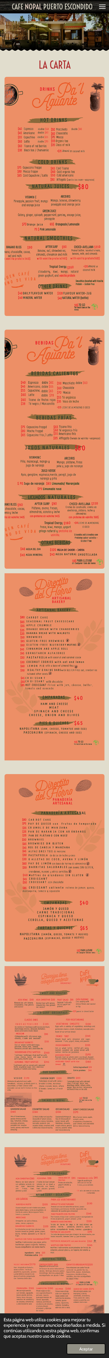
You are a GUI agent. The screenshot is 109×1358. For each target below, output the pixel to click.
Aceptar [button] (86, 1348)
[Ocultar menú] (102, 6)
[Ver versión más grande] (54, 196)
